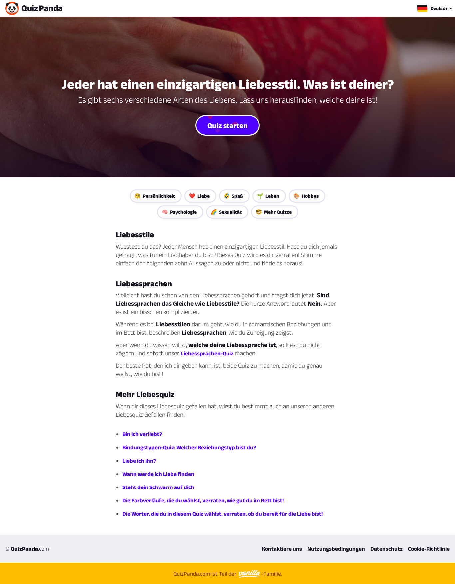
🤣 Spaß (233, 196)
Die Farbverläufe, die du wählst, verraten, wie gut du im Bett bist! (203, 500)
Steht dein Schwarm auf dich (158, 487)
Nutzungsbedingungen (336, 549)
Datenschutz (386, 549)
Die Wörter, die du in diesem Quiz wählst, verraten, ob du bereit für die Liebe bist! (222, 514)
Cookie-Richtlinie (429, 549)
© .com (27, 549)
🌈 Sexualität (226, 212)
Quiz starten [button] (227, 125)
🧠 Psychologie (179, 212)
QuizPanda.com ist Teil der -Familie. (227, 574)
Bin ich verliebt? (142, 434)
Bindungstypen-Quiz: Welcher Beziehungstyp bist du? (189, 447)
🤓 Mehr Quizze (274, 212)
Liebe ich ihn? (139, 461)
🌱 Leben (268, 196)
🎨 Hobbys (306, 196)
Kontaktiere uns (282, 549)
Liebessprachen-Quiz (207, 353)
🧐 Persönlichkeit (154, 196)
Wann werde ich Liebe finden (158, 474)
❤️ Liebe (199, 196)
